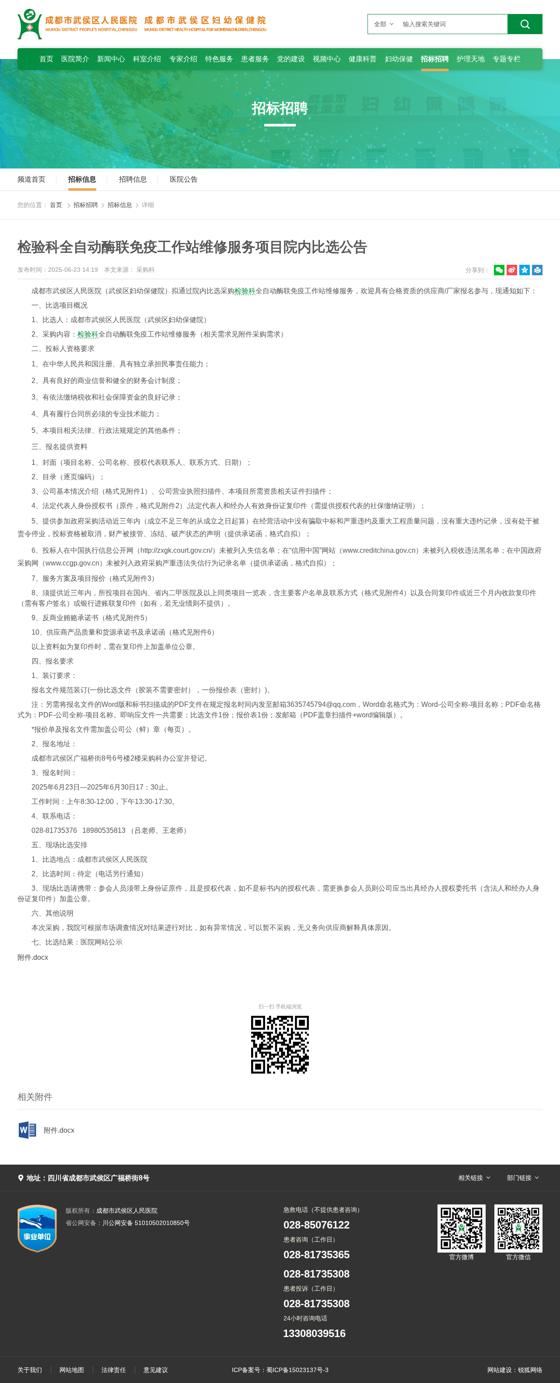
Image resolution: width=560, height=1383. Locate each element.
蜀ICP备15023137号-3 (297, 1369)
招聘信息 (133, 179)
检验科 (245, 291)
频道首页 (32, 179)
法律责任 (114, 1369)
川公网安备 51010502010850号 (128, 1222)
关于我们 (30, 1369)
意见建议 (156, 1369)
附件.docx (33, 957)
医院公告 (184, 179)
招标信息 (82, 179)
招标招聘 (86, 204)
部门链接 (519, 1177)
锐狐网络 (530, 1369)
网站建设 (499, 1369)
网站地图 (72, 1369)
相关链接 (470, 1177)
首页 (56, 204)
